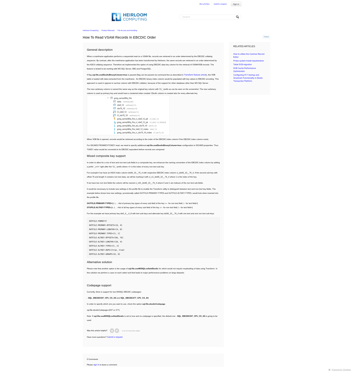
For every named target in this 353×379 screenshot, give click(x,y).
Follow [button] (266, 37)
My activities (204, 4)
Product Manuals (108, 30)
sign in (96, 364)
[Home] (129, 17)
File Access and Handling (127, 30)
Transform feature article (195, 75)
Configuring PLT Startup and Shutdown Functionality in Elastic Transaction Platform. (248, 78)
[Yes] (112, 330)
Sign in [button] (236, 4)
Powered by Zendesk (341, 370)
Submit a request (220, 4)
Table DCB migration (242, 64)
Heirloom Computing (90, 30)
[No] (117, 330)
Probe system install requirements (248, 60)
